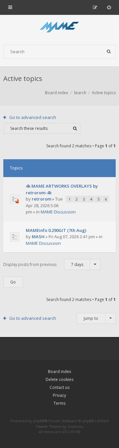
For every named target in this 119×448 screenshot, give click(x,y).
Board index (59, 371)
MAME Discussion (58, 212)
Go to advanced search (32, 117)
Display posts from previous (43, 264)
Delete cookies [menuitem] (59, 379)
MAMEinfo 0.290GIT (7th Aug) (56, 230)
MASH (38, 237)
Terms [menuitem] (59, 403)
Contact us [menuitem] (59, 387)
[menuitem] (109, 7)
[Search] (108, 51)
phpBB (39, 420)
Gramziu (75, 426)
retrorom (41, 199)
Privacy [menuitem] (59, 395)
